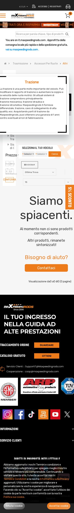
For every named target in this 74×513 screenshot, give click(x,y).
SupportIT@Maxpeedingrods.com (44, 366)
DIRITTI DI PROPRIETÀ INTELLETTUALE (37, 459)
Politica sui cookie (14, 497)
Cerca (67, 33)
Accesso (42, 6)
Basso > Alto (7, 164)
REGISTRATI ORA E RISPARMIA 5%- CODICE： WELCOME (37, 24)
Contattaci (46, 268)
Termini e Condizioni (15, 479)
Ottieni (46, 356)
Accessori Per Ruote (46, 63)
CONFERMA (9, 179)
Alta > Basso (12, 164)
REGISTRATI (55, 6)
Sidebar (30, 165)
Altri (65, 63)
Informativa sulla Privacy (54, 479)
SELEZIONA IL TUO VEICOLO (37, 148)
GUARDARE (47, 345)
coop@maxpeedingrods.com (42, 371)
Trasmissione (20, 63)
